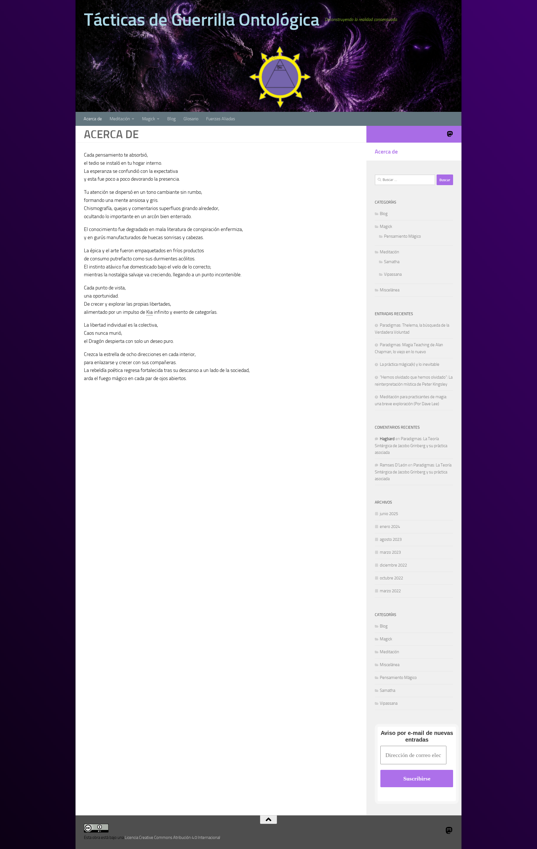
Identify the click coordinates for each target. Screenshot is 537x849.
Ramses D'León (393, 465)
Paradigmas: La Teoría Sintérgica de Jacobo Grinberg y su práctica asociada (411, 445)
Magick (148, 118)
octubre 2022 (391, 578)
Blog (171, 118)
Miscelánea (389, 290)
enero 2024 (390, 526)
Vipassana (393, 274)
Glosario (190, 118)
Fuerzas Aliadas (220, 118)
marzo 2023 (390, 552)
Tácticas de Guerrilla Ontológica (201, 19)
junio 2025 (389, 513)
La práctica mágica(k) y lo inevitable (409, 364)
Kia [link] (149, 312)
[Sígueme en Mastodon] (449, 134)
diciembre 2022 (393, 565)
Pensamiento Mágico (402, 236)
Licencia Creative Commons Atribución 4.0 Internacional (172, 837)
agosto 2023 (391, 539)
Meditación (120, 118)
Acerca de (93, 118)
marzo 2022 (390, 590)
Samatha (391, 261)
